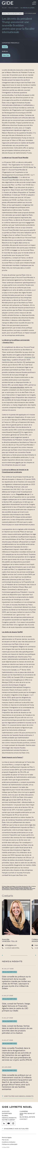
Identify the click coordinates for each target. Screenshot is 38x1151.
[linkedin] (4, 1123)
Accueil (4, 7)
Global (5, 1115)
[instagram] (13, 1123)
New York (6, 55)
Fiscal (5, 47)
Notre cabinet (8, 1120)
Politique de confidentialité (9, 1144)
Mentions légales (7, 1137)
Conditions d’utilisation (8, 1142)
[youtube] (9, 1123)
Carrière (24, 1111)
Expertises (7, 1113)
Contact (23, 1119)
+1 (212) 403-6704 (12, 948)
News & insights (13, 7)
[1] (20, 432)
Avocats (5, 1111)
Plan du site (5, 1140)
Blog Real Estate (27, 1117)
